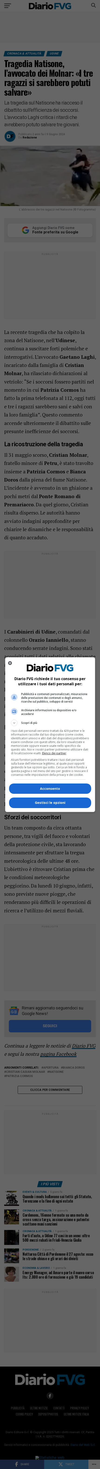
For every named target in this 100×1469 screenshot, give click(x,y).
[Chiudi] (10, 663)
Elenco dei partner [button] (54, 753)
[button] (50, 723)
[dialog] (50, 734)
